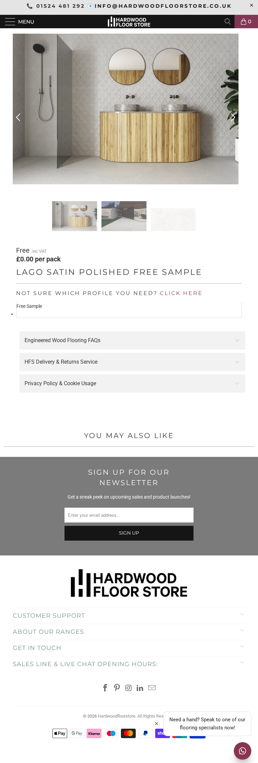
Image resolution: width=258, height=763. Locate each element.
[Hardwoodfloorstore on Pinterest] (117, 688)
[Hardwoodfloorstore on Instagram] (129, 688)
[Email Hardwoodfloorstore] (152, 688)
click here (181, 293)
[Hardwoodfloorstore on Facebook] (105, 688)
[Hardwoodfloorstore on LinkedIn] (140, 688)
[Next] (232, 117)
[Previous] (19, 117)
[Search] (228, 22)
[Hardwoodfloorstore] (129, 21)
